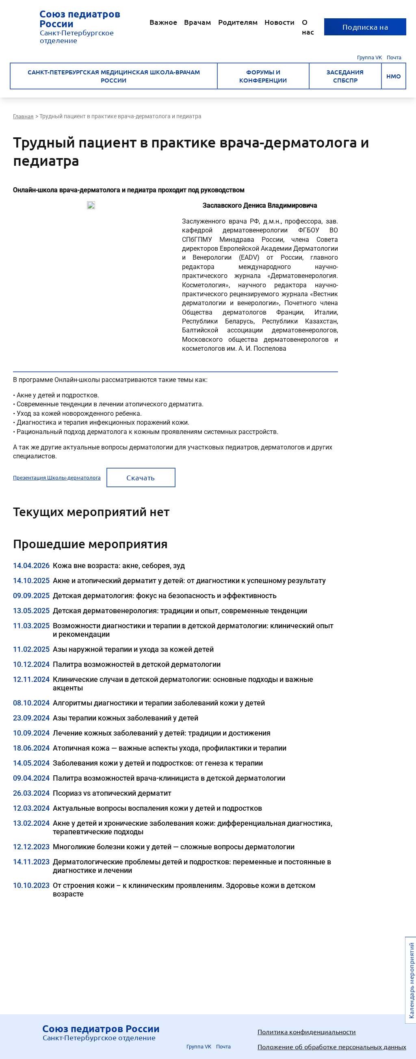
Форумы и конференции (263, 76)
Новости (279, 21)
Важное (163, 21)
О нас (308, 26)
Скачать (140, 477)
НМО (393, 76)
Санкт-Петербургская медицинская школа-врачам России (114, 76)
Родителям (238, 21)
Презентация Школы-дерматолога (57, 477)
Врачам (197, 21)
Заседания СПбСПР (345, 76)
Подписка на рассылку (365, 28)
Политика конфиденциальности (307, 1031)
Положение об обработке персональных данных (332, 1046)
